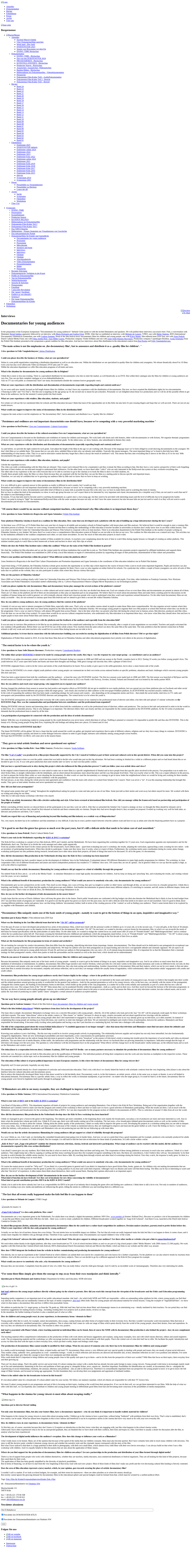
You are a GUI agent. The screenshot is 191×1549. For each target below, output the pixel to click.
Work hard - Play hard (26, 44)
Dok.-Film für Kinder (15, 1479)
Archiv (9, 18)
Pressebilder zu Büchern (27, 187)
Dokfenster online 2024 (26, 150)
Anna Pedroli (178, 336)
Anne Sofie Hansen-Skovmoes (120, 339)
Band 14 (20, 110)
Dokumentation (12, 9)
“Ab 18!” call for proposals (72, 922)
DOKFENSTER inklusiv (27, 147)
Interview (37, 1479)
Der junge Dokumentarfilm (22, 299)
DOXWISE (28, 655)
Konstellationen (17, 215)
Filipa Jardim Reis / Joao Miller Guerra (48, 339)
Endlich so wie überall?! (21, 294)
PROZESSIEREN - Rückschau (30, 61)
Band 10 (20, 119)
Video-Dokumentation (26, 262)
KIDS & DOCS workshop (57, 837)
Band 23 (20, 89)
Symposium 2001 (24, 180)
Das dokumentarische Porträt (23, 233)
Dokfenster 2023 (23, 154)
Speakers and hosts (24, 248)
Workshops (21, 201)
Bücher (9, 11)
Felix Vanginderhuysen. (161, 341)
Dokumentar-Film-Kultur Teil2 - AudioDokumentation (39, 77)
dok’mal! (5, 1291)
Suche (19, 194)
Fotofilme (15, 287)
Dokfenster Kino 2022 (26, 157)
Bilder (19, 266)
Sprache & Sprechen (19, 283)
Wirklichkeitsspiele (19, 280)
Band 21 (20, 93)
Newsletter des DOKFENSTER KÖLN (20, 1515)
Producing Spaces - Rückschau (29, 65)
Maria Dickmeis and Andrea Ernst (69, 334)
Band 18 (20, 100)
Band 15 (20, 107)
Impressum (10, 1543)
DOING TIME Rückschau (28, 51)
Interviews (21, 250)
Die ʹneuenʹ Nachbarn (20, 292)
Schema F (15, 297)
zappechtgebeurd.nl (166, 1239)
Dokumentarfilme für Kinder (23, 301)
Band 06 (20, 128)
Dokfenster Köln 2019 (26, 164)
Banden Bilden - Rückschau (28, 70)
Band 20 (20, 96)
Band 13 (20, 112)
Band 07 (20, 126)
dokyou (20, 175)
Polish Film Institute (71, 514)
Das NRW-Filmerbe (19, 229)
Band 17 (20, 103)
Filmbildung (11, 13)
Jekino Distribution (47, 351)
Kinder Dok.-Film (48, 1479)
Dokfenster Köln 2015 (26, 173)
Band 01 (20, 140)
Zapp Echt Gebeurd (11, 1212)
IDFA (21, 1101)
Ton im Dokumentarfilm (21, 278)
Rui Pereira (142, 341)
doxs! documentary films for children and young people (75, 1004)
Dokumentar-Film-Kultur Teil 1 (24, 226)
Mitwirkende (22, 245)
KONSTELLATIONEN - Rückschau (32, 63)
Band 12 (20, 114)
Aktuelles (10, 6)
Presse (8, 16)
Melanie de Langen (133, 334)
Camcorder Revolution (20, 290)
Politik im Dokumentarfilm (22, 276)
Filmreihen (21, 199)
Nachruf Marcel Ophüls (26, 40)
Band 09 (20, 121)
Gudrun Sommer (48, 336)
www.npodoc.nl (117, 1216)
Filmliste (20, 255)
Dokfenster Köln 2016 (26, 171)
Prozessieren (16, 212)
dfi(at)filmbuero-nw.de (15, 1499)
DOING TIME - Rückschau (28, 56)
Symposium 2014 (24, 178)
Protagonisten (17, 285)
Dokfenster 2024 (23, 152)
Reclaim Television (19, 271)
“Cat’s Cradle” (15, 755)
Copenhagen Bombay (72, 650)
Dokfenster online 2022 (26, 159)
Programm (21, 240)
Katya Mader (135, 336)
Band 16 (20, 105)
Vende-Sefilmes (77, 748)
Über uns (10, 20)
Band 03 (20, 135)
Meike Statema (163, 334)
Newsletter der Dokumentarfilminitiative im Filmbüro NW (27, 1519)
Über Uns (15, 203)
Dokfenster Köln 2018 (26, 166)
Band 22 (20, 91)
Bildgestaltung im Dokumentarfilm (25, 222)
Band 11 (20, 117)
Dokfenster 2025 (23, 145)
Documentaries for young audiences (31, 238)
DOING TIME (17, 210)
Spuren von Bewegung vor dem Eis (31, 49)
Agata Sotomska (176, 339)
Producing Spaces (18, 217)
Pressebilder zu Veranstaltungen (30, 185)
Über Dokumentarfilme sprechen (30, 42)
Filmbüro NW (34, 1484)
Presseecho (21, 75)
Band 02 (20, 138)
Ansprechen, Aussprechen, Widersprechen (34, 68)
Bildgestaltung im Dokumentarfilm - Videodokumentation (40, 72)
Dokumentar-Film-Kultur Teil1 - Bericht (33, 82)
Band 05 (20, 131)
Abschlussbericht (24, 259)
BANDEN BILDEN (20, 219)
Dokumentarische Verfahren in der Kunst (28, 273)
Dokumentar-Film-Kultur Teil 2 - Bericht (33, 79)
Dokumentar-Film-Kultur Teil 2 (24, 224)
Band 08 (20, 124)
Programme (21, 243)
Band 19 (20, 98)
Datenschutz (11, 1546)
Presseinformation (24, 264)
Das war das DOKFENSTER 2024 (31, 58)
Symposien (21, 196)
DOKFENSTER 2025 (26, 47)
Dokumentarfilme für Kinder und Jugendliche (30, 236)
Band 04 (20, 133)
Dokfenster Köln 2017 (26, 168)
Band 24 (20, 86)
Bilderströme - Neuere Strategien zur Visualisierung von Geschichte (39, 231)
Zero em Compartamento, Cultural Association (48, 426)
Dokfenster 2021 (23, 161)
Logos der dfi (22, 189)
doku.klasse (27, 1008)
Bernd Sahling (16, 334)
